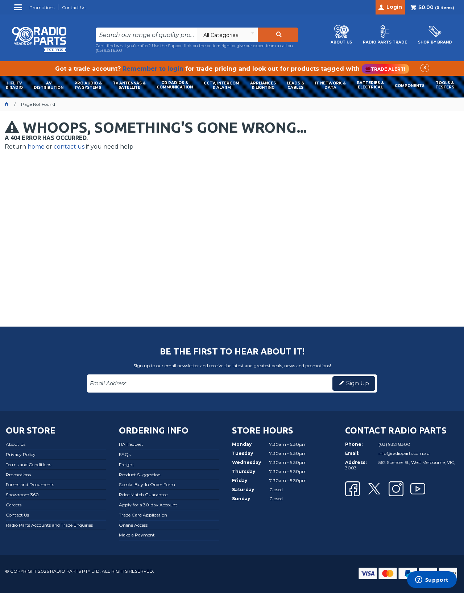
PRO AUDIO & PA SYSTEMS (88, 85)
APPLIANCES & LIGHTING (263, 85)
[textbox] (146, 35)
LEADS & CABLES (295, 85)
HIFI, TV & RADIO (14, 85)
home (36, 146)
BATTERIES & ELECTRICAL (370, 85)
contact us (69, 146)
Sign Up (357, 383)
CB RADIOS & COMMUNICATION (175, 85)
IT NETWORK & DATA (330, 85)
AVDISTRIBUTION (48, 85)
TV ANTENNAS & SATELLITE (129, 85)
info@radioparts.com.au (404, 453)
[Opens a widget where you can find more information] (432, 580)
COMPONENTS (409, 85)
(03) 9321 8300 (109, 50)
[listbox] (227, 35)
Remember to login (153, 68)
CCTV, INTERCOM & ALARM (221, 85)
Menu (19, 10)
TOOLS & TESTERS (444, 85)
